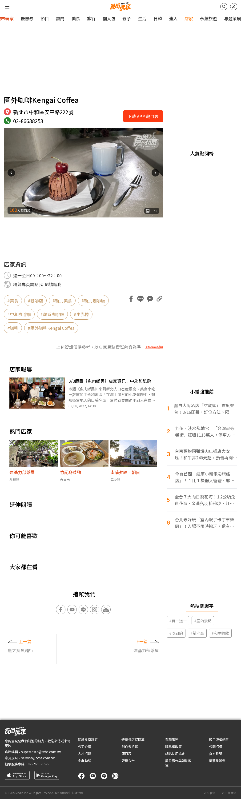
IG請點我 (53, 284)
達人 (173, 18)
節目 (44, 18)
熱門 (60, 18)
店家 (189, 18)
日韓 (157, 18)
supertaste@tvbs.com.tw (41, 751)
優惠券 (27, 18)
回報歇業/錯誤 (154, 347)
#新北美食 (62, 300)
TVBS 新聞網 (228, 793)
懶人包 (109, 18)
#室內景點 (203, 620)
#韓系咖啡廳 (52, 314)
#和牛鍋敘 (220, 633)
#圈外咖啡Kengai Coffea (51, 328)
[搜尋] (223, 6)
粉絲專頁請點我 (28, 284)
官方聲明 (215, 753)
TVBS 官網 (208, 793)
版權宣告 (128, 760)
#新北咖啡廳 (93, 300)
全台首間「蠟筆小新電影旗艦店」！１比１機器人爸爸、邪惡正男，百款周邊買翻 (204, 477)
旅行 (91, 18)
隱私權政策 (173, 746)
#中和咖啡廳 (19, 314)
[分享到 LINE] (140, 298)
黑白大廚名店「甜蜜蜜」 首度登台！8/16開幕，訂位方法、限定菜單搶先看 (204, 408)
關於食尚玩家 (88, 739)
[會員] (233, 6)
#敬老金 (197, 633)
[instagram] (115, 775)
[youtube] (92, 775)
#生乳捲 (81, 314)
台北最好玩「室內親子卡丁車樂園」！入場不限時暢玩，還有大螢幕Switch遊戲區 (204, 522)
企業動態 (84, 760)
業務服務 (171, 739)
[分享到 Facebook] (131, 298)
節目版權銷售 (219, 739)
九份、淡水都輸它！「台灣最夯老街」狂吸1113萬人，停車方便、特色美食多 (204, 431)
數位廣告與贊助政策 (178, 763)
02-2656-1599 (38, 764)
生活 (142, 18)
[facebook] (81, 775)
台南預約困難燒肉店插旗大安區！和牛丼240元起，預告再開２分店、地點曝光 (206, 454)
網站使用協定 (175, 753)
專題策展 (232, 18)
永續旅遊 (208, 18)
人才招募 (84, 753)
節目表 (126, 753)
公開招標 (215, 746)
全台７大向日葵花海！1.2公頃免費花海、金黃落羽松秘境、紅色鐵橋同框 (205, 500)
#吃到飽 (176, 633)
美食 (76, 18)
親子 (126, 18)
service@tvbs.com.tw (38, 757)
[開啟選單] (7, 6)
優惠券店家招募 (133, 739)
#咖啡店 (35, 300)
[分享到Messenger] (149, 298)
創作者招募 (129, 746)
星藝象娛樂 (217, 760)
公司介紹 (84, 746)
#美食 (12, 300)
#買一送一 (178, 620)
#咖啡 (12, 328)
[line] (104, 775)
